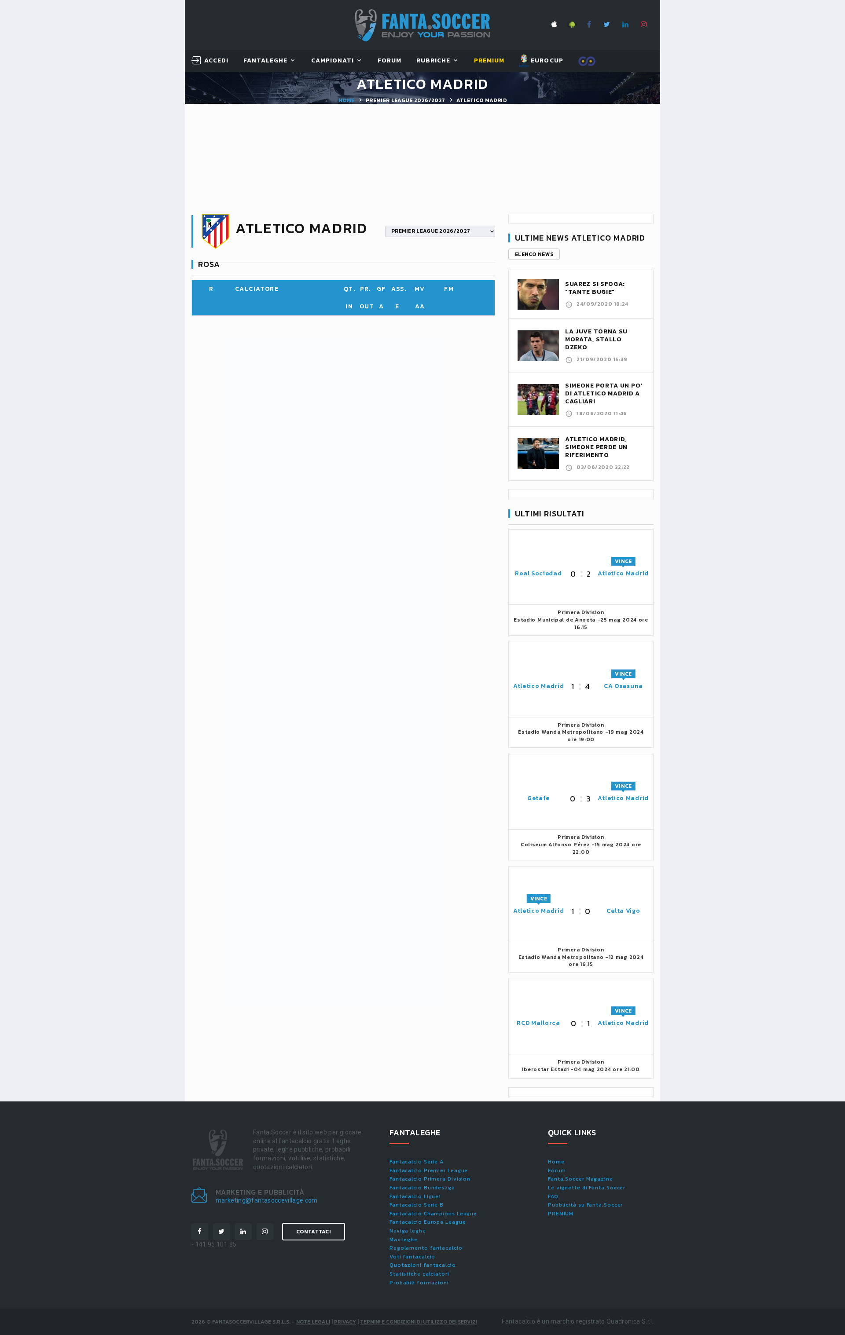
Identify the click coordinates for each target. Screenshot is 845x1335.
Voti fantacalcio (412, 1257)
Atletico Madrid (623, 573)
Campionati (332, 61)
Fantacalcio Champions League (433, 1214)
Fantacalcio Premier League (428, 1170)
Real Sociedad (538, 573)
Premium (489, 61)
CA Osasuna (623, 686)
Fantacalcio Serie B (416, 1205)
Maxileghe (403, 1240)
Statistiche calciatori (419, 1274)
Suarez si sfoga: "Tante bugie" (595, 287)
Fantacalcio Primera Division (429, 1179)
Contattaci (313, 1232)
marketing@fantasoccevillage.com (267, 1200)
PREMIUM (560, 1214)
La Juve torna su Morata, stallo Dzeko (596, 339)
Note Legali (313, 1322)
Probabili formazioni (419, 1283)
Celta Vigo (623, 910)
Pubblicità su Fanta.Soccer (585, 1205)
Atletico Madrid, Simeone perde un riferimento (596, 447)
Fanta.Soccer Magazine (580, 1179)
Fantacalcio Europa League (427, 1222)
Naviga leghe (407, 1231)
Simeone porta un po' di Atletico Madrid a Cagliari (604, 393)
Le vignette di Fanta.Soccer (586, 1188)
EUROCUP (546, 60)
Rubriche (433, 61)
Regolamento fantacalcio (426, 1248)
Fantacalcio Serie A (416, 1162)
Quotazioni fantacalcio (422, 1265)
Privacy (345, 1322)
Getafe (538, 798)
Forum (389, 61)
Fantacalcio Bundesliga (422, 1188)
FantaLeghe (265, 61)
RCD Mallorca (538, 1023)
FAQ (553, 1196)
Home (346, 100)
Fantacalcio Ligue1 (415, 1196)
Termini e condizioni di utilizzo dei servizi (418, 1322)
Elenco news (534, 254)
